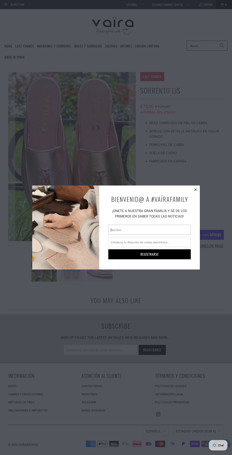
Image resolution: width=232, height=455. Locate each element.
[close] (196, 189)
